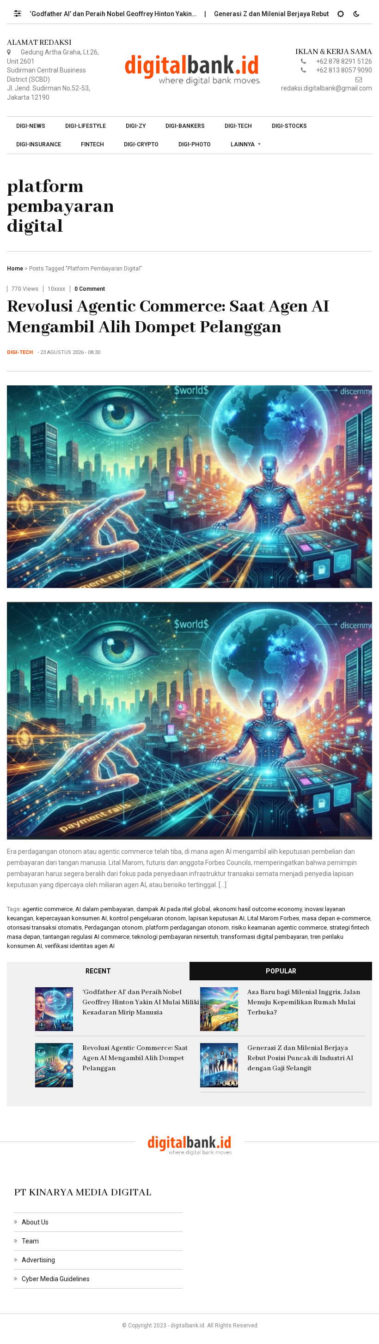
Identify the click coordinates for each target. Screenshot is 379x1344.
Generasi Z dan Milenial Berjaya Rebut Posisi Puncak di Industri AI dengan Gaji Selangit (300, 1058)
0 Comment (89, 289)
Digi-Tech (238, 126)
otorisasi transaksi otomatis (44, 927)
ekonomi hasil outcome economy (257, 909)
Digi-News (30, 126)
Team (30, 1241)
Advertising (38, 1260)
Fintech (92, 144)
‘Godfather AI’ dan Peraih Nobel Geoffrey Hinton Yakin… (86, 14)
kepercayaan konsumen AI (71, 918)
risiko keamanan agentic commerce (279, 927)
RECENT (98, 971)
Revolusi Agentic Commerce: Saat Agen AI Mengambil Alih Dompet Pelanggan (168, 317)
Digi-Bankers (185, 126)
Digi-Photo (194, 144)
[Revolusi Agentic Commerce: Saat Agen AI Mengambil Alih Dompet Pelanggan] (189, 486)
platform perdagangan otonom (187, 927)
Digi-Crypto (141, 144)
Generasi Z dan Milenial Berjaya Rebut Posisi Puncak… (269, 14)
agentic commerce (48, 909)
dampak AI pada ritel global (173, 909)
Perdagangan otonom (114, 927)
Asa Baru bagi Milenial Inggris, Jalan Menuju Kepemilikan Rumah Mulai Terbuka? (303, 1002)
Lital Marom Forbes (273, 918)
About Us (35, 1222)
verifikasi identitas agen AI (80, 945)
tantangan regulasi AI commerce (86, 936)
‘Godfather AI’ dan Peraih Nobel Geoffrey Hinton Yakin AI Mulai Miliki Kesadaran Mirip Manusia (140, 1002)
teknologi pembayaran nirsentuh (175, 936)
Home (15, 268)
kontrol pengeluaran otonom (148, 918)
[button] (22, 11)
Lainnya (243, 144)
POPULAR (281, 971)
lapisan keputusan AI (217, 918)
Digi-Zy (136, 126)
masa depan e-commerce (336, 918)
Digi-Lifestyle (85, 126)
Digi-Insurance (38, 144)
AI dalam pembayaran (104, 909)
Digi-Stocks (289, 126)
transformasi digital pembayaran (264, 936)
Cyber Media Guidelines (56, 1279)
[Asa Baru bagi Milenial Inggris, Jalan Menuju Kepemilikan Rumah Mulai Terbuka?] (219, 1008)
